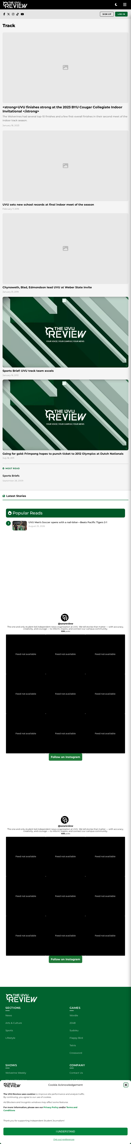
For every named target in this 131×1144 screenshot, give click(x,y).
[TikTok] (17, 14)
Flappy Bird (76, 1038)
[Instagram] (13, 14)
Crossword (76, 1053)
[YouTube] (22, 14)
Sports (9, 1030)
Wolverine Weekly (15, 1072)
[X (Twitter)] (8, 14)
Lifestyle (10, 1038)
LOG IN (121, 14)
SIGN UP (107, 14)
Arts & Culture (13, 1023)
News (8, 1015)
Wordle (74, 1015)
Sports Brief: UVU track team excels (28, 370)
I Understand (65, 1131)
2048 (73, 1023)
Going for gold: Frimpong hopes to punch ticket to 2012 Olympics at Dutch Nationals (63, 453)
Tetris (73, 1045)
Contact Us (76, 1072)
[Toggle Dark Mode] (116, 4)
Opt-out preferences (63, 1139)
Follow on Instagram (65, 757)
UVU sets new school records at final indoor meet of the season (48, 204)
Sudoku (74, 1030)
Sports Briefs (11, 475)
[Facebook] (4, 14)
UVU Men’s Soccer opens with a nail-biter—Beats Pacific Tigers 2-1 (67, 522)
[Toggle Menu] (124, 5)
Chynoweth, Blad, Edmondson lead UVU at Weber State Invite (47, 287)
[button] (126, 1085)
